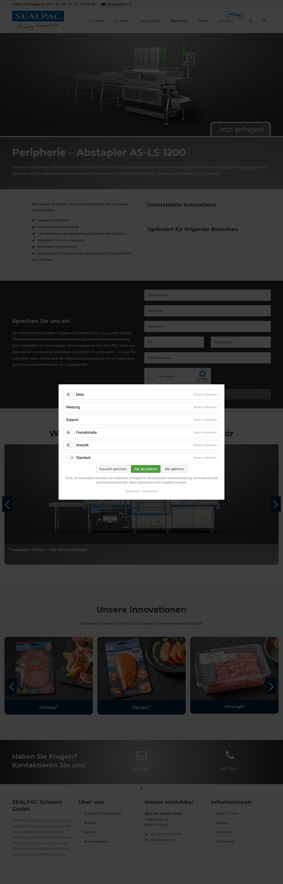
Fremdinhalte (86, 432)
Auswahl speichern (113, 469)
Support (72, 420)
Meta (80, 394)
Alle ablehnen (174, 469)
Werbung (73, 407)
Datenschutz (150, 491)
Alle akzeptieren (145, 469)
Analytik (82, 445)
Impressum (132, 491)
